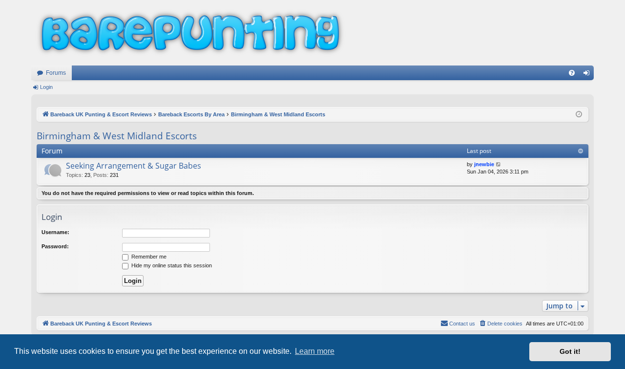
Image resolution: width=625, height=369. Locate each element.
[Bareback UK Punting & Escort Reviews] (190, 32)
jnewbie (484, 164)
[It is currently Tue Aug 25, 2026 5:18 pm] (579, 114)
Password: (55, 246)
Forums (56, 72)
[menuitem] (571, 72)
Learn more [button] (314, 351)
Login (46, 87)
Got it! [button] (570, 351)
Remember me (148, 257)
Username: (55, 232)
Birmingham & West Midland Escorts (117, 136)
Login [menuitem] (588, 74)
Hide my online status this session (171, 265)
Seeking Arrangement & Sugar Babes (133, 165)
